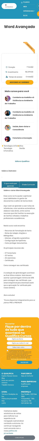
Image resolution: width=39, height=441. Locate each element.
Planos (26, 2)
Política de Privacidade (18, 359)
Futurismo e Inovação (22, 138)
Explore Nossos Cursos (9, 376)
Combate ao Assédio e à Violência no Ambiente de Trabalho (19, 100)
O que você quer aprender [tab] (10, 184)
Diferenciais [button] (28, 11)
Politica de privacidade (9, 399)
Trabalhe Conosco (8, 385)
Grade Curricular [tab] (28, 185)
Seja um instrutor (27, 376)
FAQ (3, 401)
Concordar (19, 437)
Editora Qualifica (22, 161)
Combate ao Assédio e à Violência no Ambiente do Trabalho (19, 115)
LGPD (4, 403)
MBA (25, 6)
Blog (25, 15)
